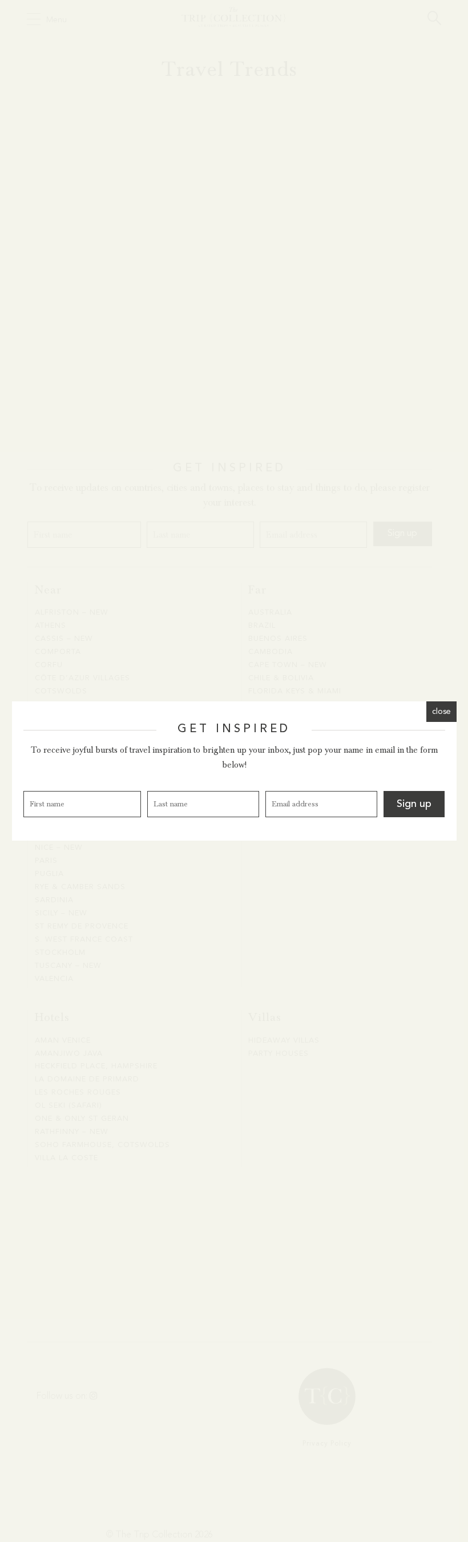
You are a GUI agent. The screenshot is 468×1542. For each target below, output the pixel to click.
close (441, 712)
